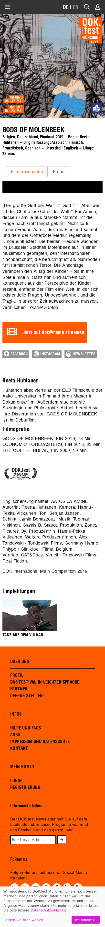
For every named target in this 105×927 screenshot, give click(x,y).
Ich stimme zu (85, 920)
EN (76, 7)
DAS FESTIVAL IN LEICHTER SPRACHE (44, 682)
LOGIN (16, 780)
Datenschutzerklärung (48, 910)
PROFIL (16, 675)
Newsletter (83, 354)
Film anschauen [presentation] (27, 171)
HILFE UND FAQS (25, 728)
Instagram (49, 354)
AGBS (15, 734)
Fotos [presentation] (58, 171)
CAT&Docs (32, 555)
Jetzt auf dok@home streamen (53, 332)
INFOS (15, 714)
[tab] (27, 171)
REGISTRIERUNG (25, 787)
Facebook (18, 354)
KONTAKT (19, 748)
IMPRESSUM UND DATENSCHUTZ (40, 741)
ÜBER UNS (19, 661)
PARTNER (19, 689)
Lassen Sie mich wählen (23, 920)
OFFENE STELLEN (26, 695)
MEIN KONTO (22, 766)
